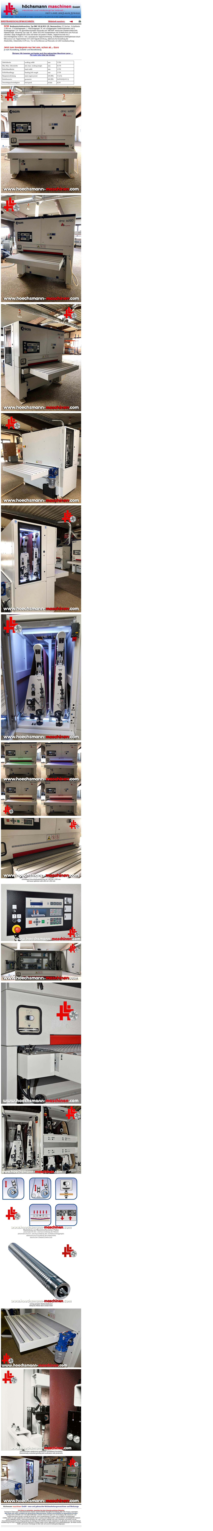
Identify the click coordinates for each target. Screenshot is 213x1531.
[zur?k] (71, 22)
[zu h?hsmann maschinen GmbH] (41, 17)
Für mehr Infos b (36, 55)
